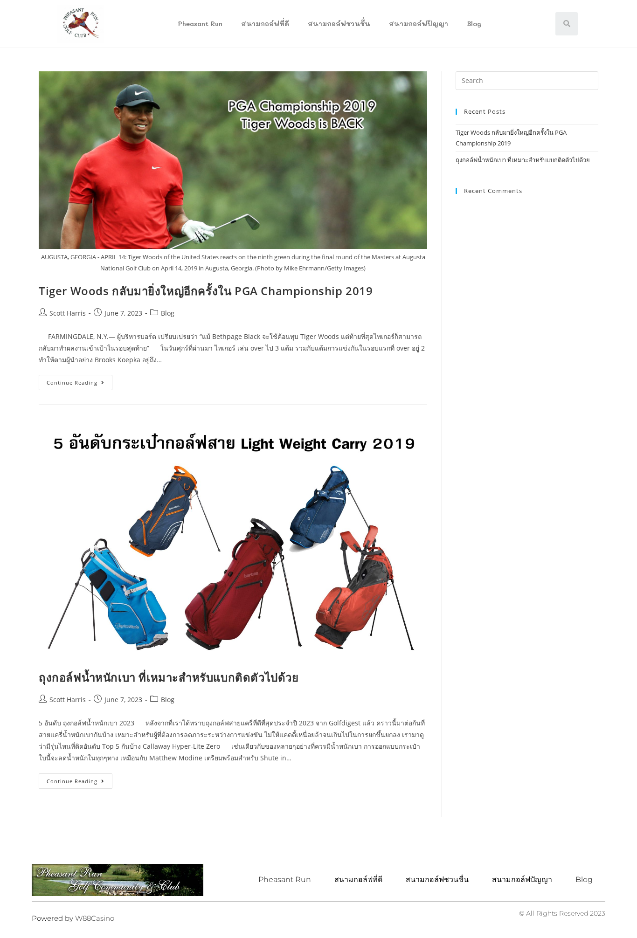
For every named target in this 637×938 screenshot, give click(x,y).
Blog (474, 23)
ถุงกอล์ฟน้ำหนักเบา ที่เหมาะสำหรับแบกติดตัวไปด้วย (169, 677)
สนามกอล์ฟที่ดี (265, 23)
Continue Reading (79, 380)
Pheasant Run (200, 23)
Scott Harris (67, 313)
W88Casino (94, 918)
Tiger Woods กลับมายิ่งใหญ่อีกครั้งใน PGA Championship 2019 (206, 290)
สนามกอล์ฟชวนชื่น (339, 23)
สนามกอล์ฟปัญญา (418, 23)
